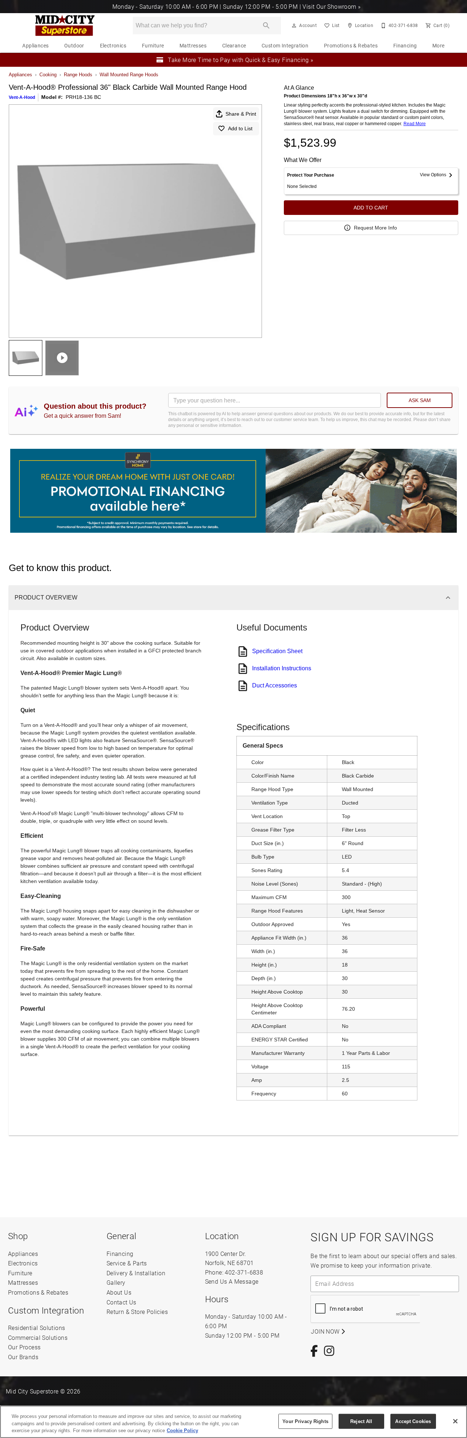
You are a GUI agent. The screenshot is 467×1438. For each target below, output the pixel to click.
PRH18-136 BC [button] (83, 97)
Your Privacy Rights (305, 1421)
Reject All (361, 1421)
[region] (233, 1422)
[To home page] (65, 25)
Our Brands (23, 1357)
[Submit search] (266, 25)
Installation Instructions (281, 668)
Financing (405, 45)
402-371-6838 (244, 1272)
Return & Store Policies (137, 1311)
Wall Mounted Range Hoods (129, 74)
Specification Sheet (277, 651)
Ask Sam (420, 400)
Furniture (153, 45)
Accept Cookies (413, 1421)
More (438, 45)
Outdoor (74, 45)
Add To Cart (371, 208)
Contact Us (121, 1302)
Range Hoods (78, 74)
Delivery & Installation (136, 1273)
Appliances (35, 45)
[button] (294, 25)
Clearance (234, 45)
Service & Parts (127, 1263)
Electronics (113, 45)
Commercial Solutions (37, 1337)
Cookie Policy (182, 1430)
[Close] (455, 1421)
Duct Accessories (274, 685)
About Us (119, 1292)
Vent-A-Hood (22, 97)
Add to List (240, 128)
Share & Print (240, 114)
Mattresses (193, 45)
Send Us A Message (232, 1281)
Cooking (48, 74)
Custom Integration (285, 45)
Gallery (116, 1282)
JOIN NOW (326, 1331)
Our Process (24, 1347)
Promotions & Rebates (351, 45)
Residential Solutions (36, 1327)
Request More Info (375, 228)
